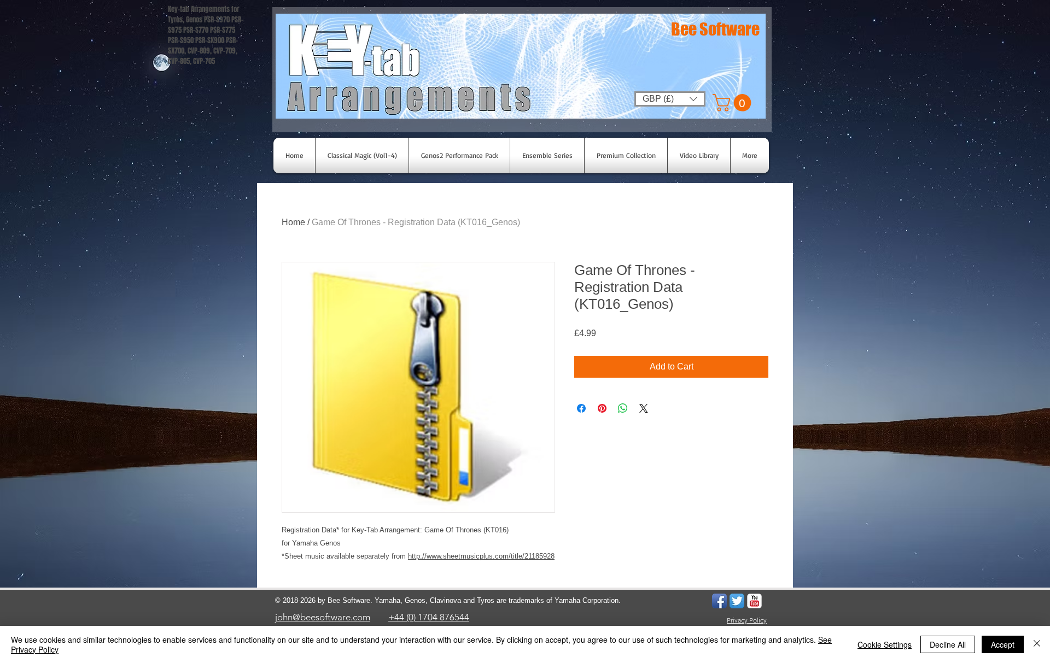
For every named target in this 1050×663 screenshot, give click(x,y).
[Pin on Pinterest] (602, 408)
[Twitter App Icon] (737, 601)
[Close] (1036, 644)
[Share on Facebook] (581, 408)
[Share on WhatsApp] (622, 408)
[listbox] (669, 99)
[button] (734, 103)
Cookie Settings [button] (885, 644)
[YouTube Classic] (754, 601)
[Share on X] (643, 408)
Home (293, 222)
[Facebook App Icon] (719, 601)
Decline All (948, 644)
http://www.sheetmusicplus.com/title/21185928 (481, 556)
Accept (1002, 644)
